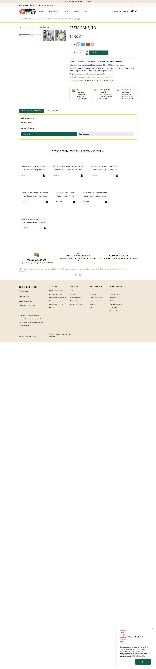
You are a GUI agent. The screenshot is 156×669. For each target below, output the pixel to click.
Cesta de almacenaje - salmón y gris (104, 170)
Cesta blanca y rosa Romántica (95, 196)
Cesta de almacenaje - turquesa (33, 222)
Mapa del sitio (74, 301)
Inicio (41, 11)
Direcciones (113, 307)
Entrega (92, 304)
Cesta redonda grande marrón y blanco (68, 170)
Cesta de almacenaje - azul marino (34, 196)
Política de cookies (75, 298)
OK (143, 662)
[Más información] (35, 175)
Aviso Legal (73, 294)
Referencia (25, 118)
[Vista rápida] (31, 175)
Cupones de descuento (117, 311)
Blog (87, 11)
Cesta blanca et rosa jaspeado (33, 170)
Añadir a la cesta (98, 53)
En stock (24, 122)
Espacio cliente (116, 286)
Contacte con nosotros (77, 304)
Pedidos (112, 301)
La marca (78, 11)
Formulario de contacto (47, 5)
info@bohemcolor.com (27, 5)
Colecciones (53, 11)
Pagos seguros (94, 301)
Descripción (54, 111)
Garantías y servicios (96, 298)
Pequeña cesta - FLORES (65, 196)
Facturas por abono (116, 304)
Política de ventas (75, 291)
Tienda (66, 11)
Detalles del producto (32, 111)
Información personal (116, 291)
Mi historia (93, 294)
